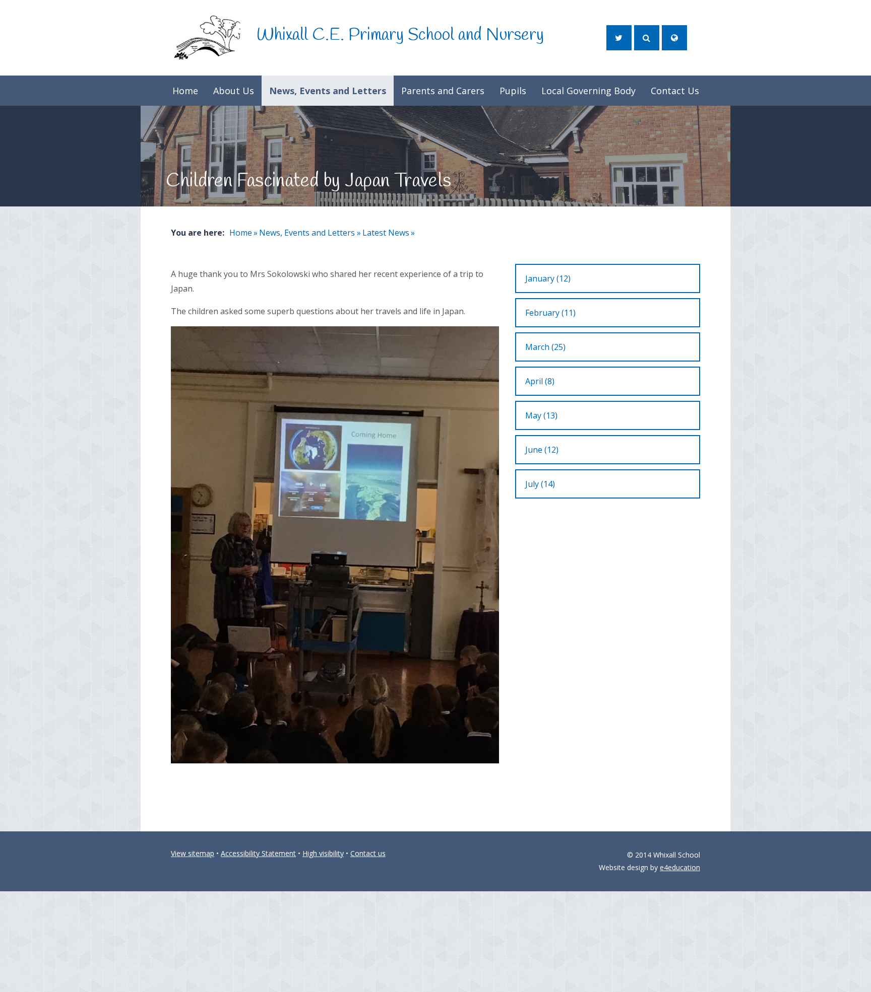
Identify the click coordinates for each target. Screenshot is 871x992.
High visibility (323, 853)
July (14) (540, 483)
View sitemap (192, 853)
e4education (680, 867)
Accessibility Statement (258, 853)
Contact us (368, 853)
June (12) (541, 449)
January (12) (548, 278)
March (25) (545, 346)
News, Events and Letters (307, 232)
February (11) (550, 312)
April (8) (539, 381)
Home (240, 232)
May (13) (541, 415)
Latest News (385, 232)
